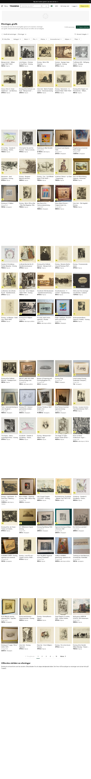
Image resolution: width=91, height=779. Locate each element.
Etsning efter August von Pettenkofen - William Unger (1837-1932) (80, 90)
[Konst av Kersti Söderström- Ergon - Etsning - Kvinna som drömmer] (81, 425)
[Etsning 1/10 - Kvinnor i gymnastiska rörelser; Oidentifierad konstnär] (27, 397)
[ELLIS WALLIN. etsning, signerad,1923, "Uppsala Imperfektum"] (9, 606)
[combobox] (32, 6)
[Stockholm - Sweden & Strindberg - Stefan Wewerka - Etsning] (27, 425)
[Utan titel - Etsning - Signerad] (27, 635)
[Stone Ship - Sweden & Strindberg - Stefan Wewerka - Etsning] (9, 138)
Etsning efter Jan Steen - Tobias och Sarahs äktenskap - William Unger (9, 528)
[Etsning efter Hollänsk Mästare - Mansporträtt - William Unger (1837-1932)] (45, 254)
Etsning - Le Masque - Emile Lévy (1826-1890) (9, 318)
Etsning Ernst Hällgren (25, 317)
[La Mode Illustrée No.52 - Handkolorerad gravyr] (27, 254)
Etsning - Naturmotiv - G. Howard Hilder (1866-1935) (63, 90)
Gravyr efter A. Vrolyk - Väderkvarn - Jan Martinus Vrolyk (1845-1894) (9, 90)
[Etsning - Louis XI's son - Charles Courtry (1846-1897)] (27, 545)
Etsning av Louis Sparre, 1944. (62, 149)
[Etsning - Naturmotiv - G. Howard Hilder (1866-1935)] (63, 79)
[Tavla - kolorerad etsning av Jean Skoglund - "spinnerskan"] (9, 397)
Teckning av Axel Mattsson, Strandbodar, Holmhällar (81, 556)
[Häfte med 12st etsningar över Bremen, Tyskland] (81, 281)
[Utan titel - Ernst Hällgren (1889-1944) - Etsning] (27, 281)
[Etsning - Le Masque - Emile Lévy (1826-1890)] (9, 307)
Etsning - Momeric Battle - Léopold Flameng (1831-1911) (63, 265)
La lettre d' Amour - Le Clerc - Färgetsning (63, 177)
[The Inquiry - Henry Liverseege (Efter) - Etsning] (9, 425)
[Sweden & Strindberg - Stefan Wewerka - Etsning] (9, 254)
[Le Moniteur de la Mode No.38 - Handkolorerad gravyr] (9, 281)
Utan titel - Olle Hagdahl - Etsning (80, 204)
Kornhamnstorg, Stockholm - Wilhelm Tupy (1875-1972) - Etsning (63, 497)
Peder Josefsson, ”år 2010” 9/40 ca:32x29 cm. (63, 318)
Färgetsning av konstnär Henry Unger (80, 149)
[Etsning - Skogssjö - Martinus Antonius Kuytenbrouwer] (27, 166)
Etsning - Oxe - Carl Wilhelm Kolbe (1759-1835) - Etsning (45, 177)
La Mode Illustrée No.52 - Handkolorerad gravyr (26, 265)
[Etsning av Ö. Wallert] (9, 193)
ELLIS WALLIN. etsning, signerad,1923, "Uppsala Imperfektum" (8, 617)
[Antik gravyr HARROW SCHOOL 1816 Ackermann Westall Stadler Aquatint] (81, 606)
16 (56, 656)
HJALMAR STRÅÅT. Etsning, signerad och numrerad (9, 556)
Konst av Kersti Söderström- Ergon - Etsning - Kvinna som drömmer (79, 436)
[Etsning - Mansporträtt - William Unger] (45, 425)
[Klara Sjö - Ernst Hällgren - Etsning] (45, 635)
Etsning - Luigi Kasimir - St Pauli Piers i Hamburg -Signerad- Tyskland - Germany (9, 497)
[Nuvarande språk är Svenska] (51, 6)
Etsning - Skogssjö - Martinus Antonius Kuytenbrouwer (25, 177)
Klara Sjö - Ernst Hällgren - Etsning (45, 646)
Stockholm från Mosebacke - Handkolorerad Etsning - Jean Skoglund (45, 292)
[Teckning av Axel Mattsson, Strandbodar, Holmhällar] (81, 545)
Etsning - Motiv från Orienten (43, 63)
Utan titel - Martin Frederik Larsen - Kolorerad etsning (45, 90)
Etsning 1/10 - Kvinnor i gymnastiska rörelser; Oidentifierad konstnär (26, 408)
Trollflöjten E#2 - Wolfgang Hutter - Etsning (81, 63)
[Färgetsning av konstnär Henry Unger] (81, 138)
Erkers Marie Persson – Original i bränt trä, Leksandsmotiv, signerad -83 (62, 204)
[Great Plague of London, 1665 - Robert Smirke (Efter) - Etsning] (63, 606)
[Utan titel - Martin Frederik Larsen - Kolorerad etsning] (45, 79)
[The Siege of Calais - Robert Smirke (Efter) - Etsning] (63, 425)
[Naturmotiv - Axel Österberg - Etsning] (9, 166)
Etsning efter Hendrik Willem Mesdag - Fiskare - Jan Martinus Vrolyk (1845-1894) (81, 646)
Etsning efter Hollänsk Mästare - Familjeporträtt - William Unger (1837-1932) (9, 379)
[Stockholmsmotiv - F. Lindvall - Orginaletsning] (63, 281)
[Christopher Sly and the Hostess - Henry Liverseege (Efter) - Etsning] (27, 138)
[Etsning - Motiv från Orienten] (45, 52)
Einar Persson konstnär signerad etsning (62, 408)
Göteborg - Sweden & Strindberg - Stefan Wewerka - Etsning (79, 497)
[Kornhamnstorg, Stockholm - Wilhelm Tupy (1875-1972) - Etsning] (63, 486)
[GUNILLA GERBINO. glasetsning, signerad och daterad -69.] (63, 545)
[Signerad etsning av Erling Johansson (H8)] (63, 517)
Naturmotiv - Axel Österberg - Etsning (7, 177)
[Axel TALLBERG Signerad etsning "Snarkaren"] (45, 545)
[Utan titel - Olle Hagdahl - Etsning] (81, 193)
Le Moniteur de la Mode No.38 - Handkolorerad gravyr (8, 292)
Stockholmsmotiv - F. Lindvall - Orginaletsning (62, 291)
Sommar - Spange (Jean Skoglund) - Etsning (62, 63)
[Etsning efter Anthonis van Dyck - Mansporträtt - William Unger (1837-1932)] (27, 79)
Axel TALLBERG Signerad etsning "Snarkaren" (44, 556)
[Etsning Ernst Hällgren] (27, 307)
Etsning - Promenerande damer (80, 265)
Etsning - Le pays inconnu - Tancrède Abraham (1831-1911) (81, 408)
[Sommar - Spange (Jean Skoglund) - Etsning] (63, 52)
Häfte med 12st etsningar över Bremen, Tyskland (80, 291)
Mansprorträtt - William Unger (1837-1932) (8, 63)
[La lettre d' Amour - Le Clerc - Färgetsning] (63, 166)
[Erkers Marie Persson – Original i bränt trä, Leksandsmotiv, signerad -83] (63, 193)
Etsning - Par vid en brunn (62, 645)
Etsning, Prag (59, 378)
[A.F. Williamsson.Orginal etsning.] (27, 517)
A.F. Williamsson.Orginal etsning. (26, 528)
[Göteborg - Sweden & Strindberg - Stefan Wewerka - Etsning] (81, 486)
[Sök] (42, 6)
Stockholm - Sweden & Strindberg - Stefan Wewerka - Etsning (26, 436)
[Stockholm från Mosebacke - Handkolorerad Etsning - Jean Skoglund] (45, 281)
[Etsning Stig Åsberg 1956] (45, 517)
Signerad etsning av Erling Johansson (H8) (63, 528)
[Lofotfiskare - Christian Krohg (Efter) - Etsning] (27, 52)
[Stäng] (89, 2)
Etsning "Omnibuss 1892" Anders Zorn (44, 408)
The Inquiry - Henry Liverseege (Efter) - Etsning (9, 436)
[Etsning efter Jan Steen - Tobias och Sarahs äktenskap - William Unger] (9, 517)
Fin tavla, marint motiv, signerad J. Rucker (43, 318)
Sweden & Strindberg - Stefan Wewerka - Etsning (9, 265)
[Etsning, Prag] (63, 368)
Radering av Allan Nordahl (44, 148)
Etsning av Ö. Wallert (7, 203)
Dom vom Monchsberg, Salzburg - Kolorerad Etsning (80, 177)
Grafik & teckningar (10, 34)
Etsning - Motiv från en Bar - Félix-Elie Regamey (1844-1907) (27, 204)
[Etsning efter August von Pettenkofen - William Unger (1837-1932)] (81, 79)
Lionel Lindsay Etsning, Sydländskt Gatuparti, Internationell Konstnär (79, 379)
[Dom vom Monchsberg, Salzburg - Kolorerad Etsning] (81, 166)
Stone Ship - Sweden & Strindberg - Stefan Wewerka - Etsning (8, 149)
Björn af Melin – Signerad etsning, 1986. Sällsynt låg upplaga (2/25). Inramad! (27, 497)
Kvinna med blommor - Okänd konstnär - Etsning (26, 617)
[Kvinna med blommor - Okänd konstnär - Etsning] (27, 606)
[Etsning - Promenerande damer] (81, 254)
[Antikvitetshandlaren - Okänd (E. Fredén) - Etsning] (81, 307)
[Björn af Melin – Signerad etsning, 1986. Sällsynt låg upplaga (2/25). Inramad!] (27, 486)
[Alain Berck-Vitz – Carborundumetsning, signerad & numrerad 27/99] (45, 193)
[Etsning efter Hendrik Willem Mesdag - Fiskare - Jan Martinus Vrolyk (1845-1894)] (81, 635)
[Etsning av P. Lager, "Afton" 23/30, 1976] (9, 635)
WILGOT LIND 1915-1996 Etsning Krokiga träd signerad (26, 379)
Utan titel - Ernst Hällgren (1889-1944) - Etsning (26, 291)
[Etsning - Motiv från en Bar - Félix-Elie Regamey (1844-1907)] (27, 193)
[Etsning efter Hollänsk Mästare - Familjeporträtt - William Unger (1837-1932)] (9, 368)
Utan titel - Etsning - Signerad (25, 646)
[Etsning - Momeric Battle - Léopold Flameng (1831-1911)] (63, 254)
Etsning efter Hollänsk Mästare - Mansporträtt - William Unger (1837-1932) (45, 265)
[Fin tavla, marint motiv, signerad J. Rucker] (45, 307)
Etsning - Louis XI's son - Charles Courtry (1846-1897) (26, 556)
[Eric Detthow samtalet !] (81, 517)
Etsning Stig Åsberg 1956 (44, 527)
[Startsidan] (14, 6)
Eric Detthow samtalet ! (80, 527)
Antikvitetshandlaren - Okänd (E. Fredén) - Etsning (81, 318)
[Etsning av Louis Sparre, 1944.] (63, 138)
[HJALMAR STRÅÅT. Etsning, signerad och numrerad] (9, 545)
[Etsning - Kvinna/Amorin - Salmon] (45, 606)
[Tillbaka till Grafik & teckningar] (2, 34)
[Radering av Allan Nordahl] (45, 138)
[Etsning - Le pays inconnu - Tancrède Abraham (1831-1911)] (81, 397)
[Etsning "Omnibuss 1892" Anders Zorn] (45, 397)
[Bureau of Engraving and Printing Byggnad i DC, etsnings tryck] (45, 368)
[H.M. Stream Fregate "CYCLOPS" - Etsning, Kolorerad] (45, 486)
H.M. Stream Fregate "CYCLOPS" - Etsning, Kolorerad (43, 497)
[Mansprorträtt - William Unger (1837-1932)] (9, 52)
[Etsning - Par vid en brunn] (63, 635)
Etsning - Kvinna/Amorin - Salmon (44, 617)
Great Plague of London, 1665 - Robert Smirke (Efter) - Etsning (62, 617)
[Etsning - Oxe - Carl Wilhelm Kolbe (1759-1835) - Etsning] (45, 166)
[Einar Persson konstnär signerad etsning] (63, 397)
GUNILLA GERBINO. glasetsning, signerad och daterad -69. (62, 556)
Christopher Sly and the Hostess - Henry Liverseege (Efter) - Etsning (27, 149)
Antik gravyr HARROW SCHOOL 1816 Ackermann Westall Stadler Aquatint (80, 617)
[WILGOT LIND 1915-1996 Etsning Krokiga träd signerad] (27, 368)
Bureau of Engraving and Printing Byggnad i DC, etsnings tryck (44, 379)
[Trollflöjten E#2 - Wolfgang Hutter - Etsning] (81, 52)
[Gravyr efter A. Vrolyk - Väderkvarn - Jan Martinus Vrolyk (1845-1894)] (9, 79)
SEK (56, 6)
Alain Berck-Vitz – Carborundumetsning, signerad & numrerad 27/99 (45, 204)
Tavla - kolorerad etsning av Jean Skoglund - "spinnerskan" (9, 408)
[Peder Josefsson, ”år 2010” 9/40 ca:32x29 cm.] (63, 307)
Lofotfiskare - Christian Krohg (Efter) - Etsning (26, 63)
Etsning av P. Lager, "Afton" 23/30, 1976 (9, 646)
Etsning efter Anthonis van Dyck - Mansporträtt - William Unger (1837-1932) (27, 90)
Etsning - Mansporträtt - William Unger (44, 436)
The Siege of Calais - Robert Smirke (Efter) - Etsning (62, 436)
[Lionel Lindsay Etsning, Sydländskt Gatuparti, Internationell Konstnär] (81, 368)
